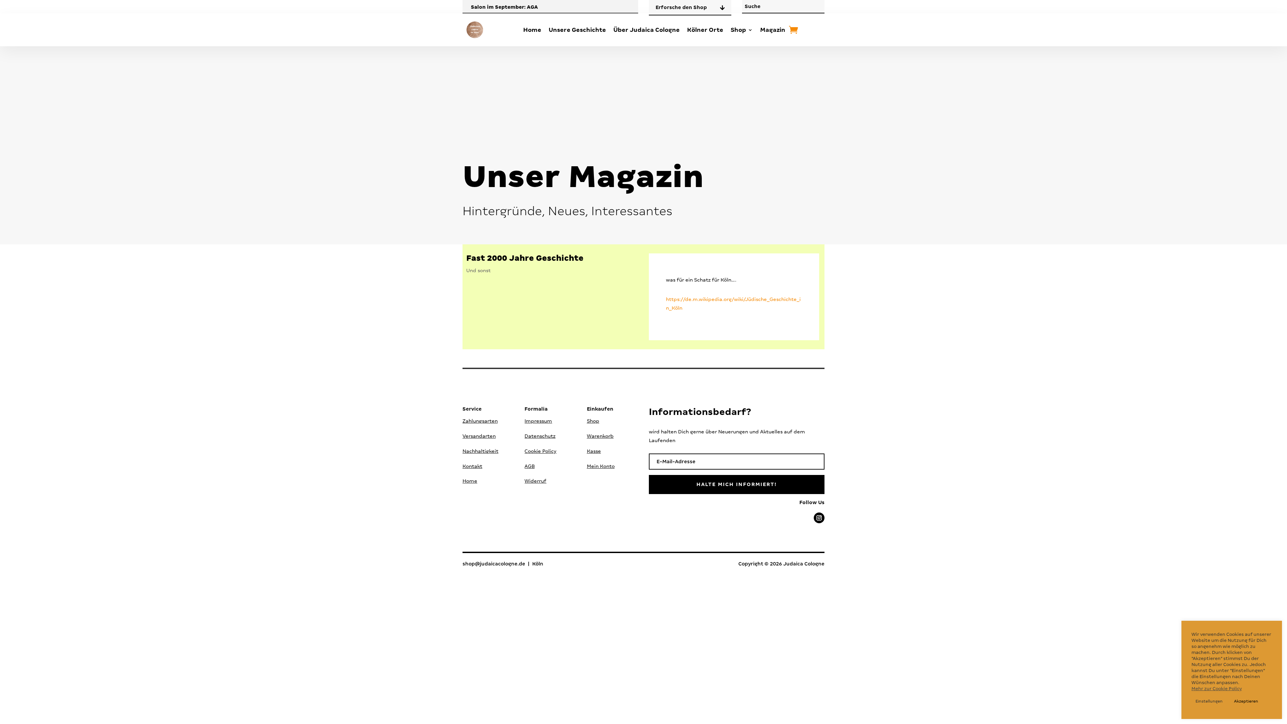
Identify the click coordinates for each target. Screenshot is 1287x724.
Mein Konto (601, 466)
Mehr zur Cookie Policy (1216, 688)
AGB (530, 466)
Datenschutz (540, 436)
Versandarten (479, 436)
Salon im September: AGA (504, 7)
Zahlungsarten (480, 421)
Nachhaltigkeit (480, 451)
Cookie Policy (540, 451)
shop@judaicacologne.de (494, 563)
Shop (738, 29)
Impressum (538, 421)
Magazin (772, 29)
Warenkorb (600, 436)
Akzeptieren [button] (1246, 701)
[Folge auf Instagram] (819, 517)
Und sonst (478, 270)
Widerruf (535, 481)
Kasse (594, 451)
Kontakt (472, 466)
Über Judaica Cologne (646, 29)
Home (532, 29)
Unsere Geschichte (577, 29)
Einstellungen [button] (1209, 701)
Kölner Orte (705, 29)
